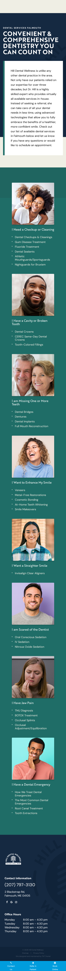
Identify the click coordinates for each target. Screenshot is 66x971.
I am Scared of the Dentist (30, 629)
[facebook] (7, 902)
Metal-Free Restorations (30, 495)
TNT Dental (46, 956)
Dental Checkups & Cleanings (33, 237)
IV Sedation (22, 642)
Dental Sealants (25, 251)
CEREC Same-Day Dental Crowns (31, 338)
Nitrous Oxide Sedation (29, 646)
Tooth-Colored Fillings (29, 344)
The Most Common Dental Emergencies (31, 802)
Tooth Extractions (26, 813)
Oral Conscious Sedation (30, 637)
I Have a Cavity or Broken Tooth (29, 322)
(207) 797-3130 (20, 884)
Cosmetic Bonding (26, 499)
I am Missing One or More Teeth (30, 402)
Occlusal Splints (25, 720)
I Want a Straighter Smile (29, 565)
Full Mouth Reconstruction (31, 426)
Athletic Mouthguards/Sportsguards (32, 258)
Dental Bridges (24, 412)
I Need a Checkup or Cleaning (33, 229)
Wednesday (12, 927)
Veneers (20, 490)
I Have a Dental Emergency (31, 784)
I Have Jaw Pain (23, 703)
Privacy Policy (38, 953)
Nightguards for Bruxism (30, 264)
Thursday (10, 931)
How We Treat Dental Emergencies (28, 793)
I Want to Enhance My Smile (32, 482)
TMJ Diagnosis (24, 710)
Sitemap (25, 953)
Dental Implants (25, 421)
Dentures (20, 416)
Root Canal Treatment (29, 808)
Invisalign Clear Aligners (30, 573)
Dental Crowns (24, 331)
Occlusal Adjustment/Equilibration (31, 726)
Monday (10, 919)
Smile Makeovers (25, 509)
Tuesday (10, 923)
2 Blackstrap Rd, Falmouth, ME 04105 (17, 893)
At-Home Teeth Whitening (31, 504)
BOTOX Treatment (26, 715)
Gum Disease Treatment (30, 242)
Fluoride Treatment (27, 246)
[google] (11, 902)
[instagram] (16, 902)
